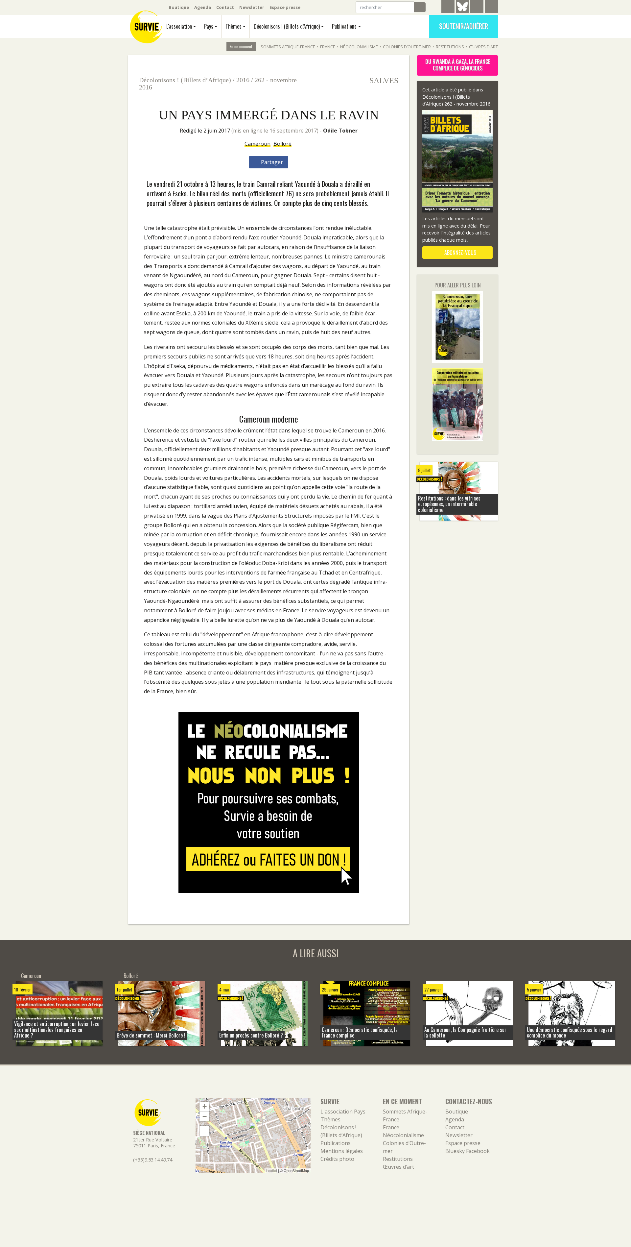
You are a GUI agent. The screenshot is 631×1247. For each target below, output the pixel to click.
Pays (208, 26)
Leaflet (271, 1170)
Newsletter (251, 7)
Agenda (202, 7)
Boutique (179, 7)
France (327, 47)
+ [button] (204, 1106)
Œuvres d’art (483, 47)
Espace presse (284, 7)
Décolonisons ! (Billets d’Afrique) (287, 26)
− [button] (204, 1116)
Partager (271, 162)
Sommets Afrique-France (288, 47)
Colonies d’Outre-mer (407, 47)
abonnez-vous (459, 253)
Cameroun (257, 143)
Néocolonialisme (359, 47)
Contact (225, 7)
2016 (242, 80)
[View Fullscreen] (204, 1131)
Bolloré (282, 143)
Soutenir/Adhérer (463, 26)
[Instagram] (491, 8)
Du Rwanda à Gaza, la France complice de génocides (457, 65)
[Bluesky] (462, 11)
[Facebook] (476, 8)
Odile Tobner (340, 130)
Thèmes (233, 26)
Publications (344, 26)
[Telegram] (448, 8)
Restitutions (450, 47)
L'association (179, 26)
